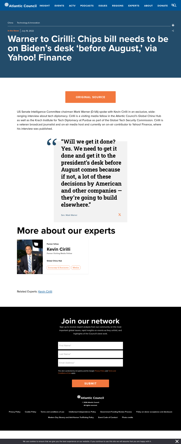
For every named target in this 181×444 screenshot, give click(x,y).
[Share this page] (173, 31)
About (148, 5)
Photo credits (127, 417)
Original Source (90, 97)
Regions (117, 5)
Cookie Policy (30, 411)
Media (76, 267)
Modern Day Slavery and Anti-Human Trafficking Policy (71, 417)
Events (59, 5)
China (10, 22)
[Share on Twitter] (119, 215)
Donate (163, 5)
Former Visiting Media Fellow (59, 253)
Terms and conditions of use (52, 411)
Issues (102, 5)
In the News (13, 30)
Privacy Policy (100, 371)
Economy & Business (58, 267)
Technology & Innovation (28, 22)
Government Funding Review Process (116, 411)
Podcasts (87, 5)
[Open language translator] (173, 5)
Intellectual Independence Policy (82, 411)
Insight (45, 5)
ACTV (72, 5)
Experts (133, 5)
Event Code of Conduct (108, 417)
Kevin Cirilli (58, 249)
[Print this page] (173, 25)
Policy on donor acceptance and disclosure (154, 411)
